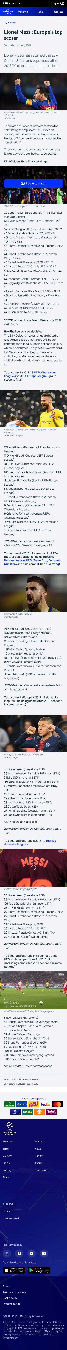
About (38, 1163)
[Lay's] (33, 1104)
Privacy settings (11, 1303)
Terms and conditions (14, 1292)
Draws (6, 1163)
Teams (38, 1141)
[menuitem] (25, 11)
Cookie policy (10, 1297)
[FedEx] (45, 1104)
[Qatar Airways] (51, 1112)
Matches (8, 1141)
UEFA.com (8, 1211)
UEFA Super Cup (36, 560)
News (38, 1148)
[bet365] (27, 1112)
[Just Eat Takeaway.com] (39, 1112)
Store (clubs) (42, 1170)
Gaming (7, 1170)
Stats (6, 1177)
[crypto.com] (15, 1112)
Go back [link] (12, 22)
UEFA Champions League (8, 11)
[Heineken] (9, 1104)
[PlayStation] (21, 1104)
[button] (57, 11)
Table (6, 1148)
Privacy (7, 1286)
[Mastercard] (57, 1104)
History (39, 1155)
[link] (23, 11)
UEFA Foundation (12, 1218)
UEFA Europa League (33, 376)
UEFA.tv (7, 1155)
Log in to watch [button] (36, 183)
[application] (33, 868)
